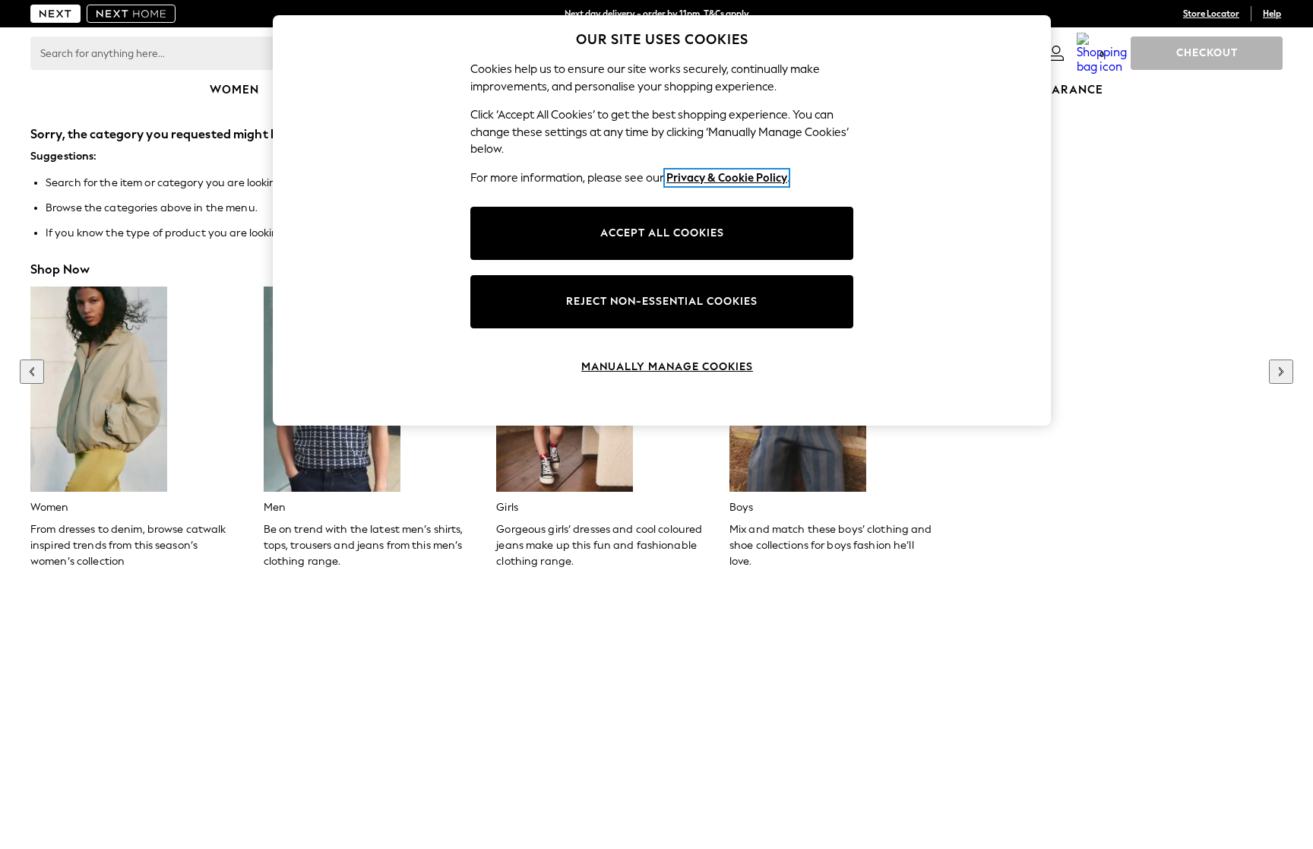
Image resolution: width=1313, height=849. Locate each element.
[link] (1056, 53)
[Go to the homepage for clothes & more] (55, 14)
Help (1272, 13)
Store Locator (1211, 13)
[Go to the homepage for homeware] (131, 14)
